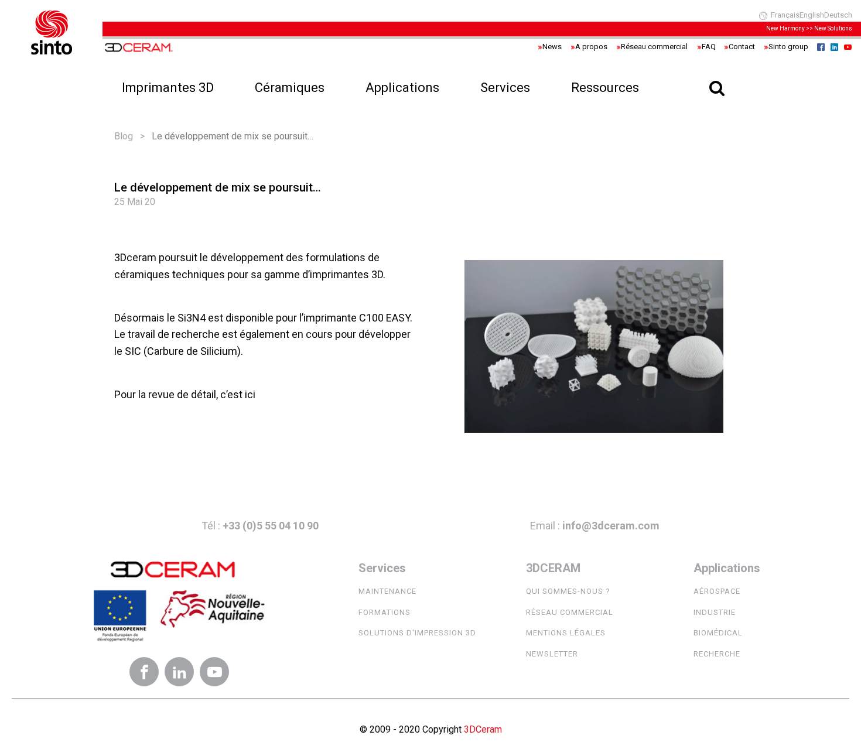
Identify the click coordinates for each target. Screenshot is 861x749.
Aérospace (716, 591)
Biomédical (718, 632)
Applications (402, 87)
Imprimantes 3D (168, 87)
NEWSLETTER (552, 653)
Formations (384, 612)
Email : (595, 525)
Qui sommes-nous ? (568, 591)
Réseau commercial (569, 612)
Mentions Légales (566, 632)
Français (785, 15)
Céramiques (289, 87)
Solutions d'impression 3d (417, 632)
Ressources (605, 87)
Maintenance (387, 591)
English (812, 15)
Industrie (714, 612)
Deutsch (838, 15)
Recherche (716, 653)
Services (505, 87)
